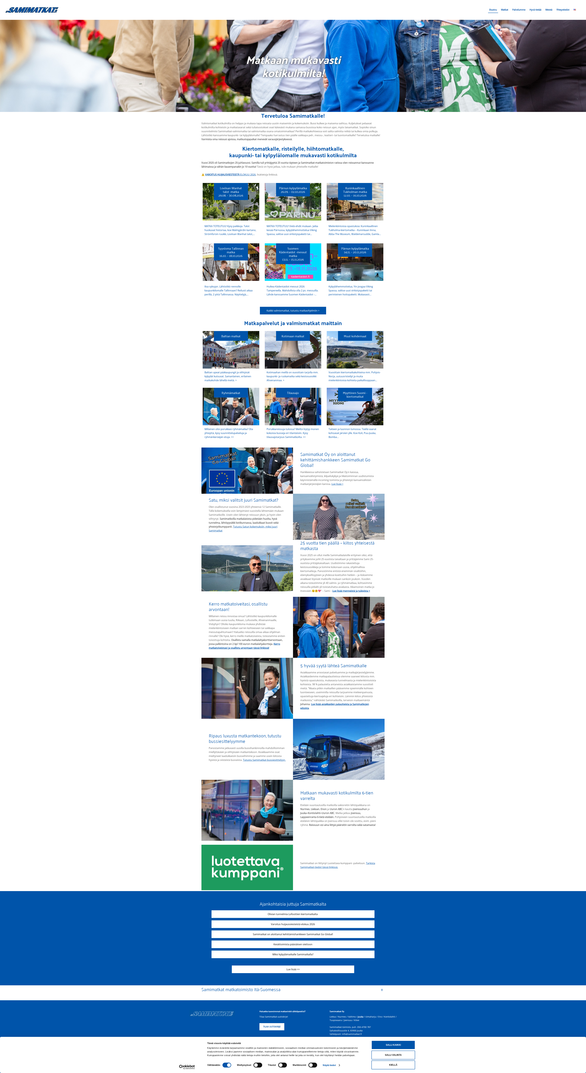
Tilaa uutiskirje (272, 1026)
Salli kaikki (393, 1045)
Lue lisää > (337, 484)
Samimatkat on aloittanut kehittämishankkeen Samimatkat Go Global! (293, 934)
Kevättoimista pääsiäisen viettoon (292, 944)
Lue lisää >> (293, 969)
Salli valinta (393, 1055)
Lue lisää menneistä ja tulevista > (351, 591)
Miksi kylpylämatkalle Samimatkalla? (292, 954)
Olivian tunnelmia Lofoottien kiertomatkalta (293, 914)
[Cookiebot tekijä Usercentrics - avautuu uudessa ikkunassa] (187, 1067)
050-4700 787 (364, 1027)
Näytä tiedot (329, 1065)
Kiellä (393, 1065)
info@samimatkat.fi (352, 1034)
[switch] (257, 1065)
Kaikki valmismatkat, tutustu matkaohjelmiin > (293, 310)
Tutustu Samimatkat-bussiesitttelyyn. (264, 760)
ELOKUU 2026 (230, 174)
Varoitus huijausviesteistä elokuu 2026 (293, 924)
